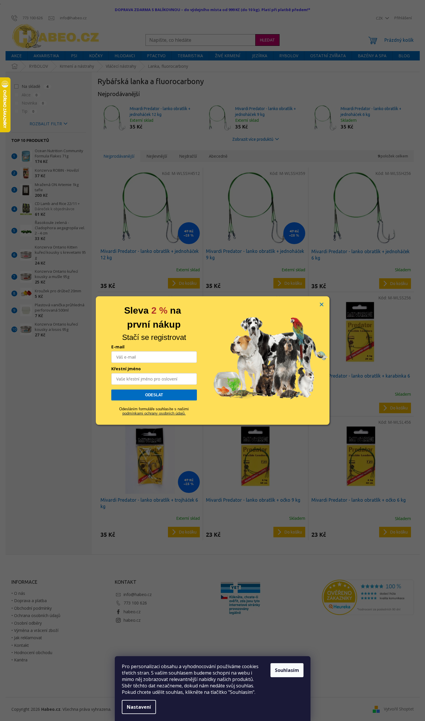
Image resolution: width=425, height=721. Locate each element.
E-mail (117, 347)
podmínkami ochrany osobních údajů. (154, 413)
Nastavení (139, 707)
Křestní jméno (126, 368)
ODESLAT (154, 395)
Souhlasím (287, 670)
